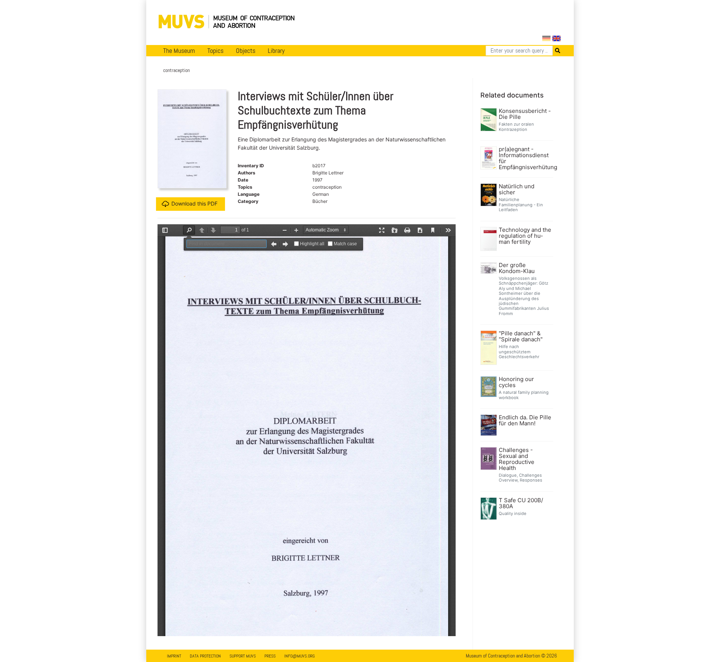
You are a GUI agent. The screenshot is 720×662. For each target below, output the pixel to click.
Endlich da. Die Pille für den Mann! (525, 420)
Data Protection (205, 656)
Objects (245, 50)
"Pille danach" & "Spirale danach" (521, 336)
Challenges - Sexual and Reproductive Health (516, 459)
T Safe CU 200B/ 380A (521, 503)
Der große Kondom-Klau (517, 268)
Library (276, 50)
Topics (215, 50)
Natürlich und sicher (516, 189)
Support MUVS (243, 656)
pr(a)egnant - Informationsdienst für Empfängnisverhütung (525, 158)
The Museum (179, 50)
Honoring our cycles (516, 382)
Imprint (174, 656)
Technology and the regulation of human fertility (525, 236)
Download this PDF (194, 203)
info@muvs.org (299, 656)
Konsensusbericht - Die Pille (525, 114)
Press (270, 656)
